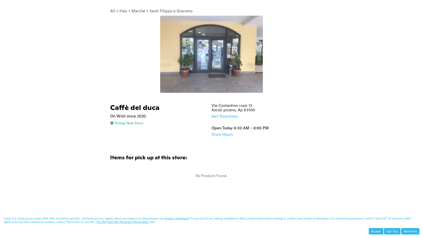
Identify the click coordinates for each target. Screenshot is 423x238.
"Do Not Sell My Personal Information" (123, 222)
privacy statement (176, 218)
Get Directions (225, 116)
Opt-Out (392, 231)
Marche (138, 10)
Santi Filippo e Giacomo (171, 10)
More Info (410, 231)
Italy (123, 10)
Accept (376, 231)
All (112, 10)
